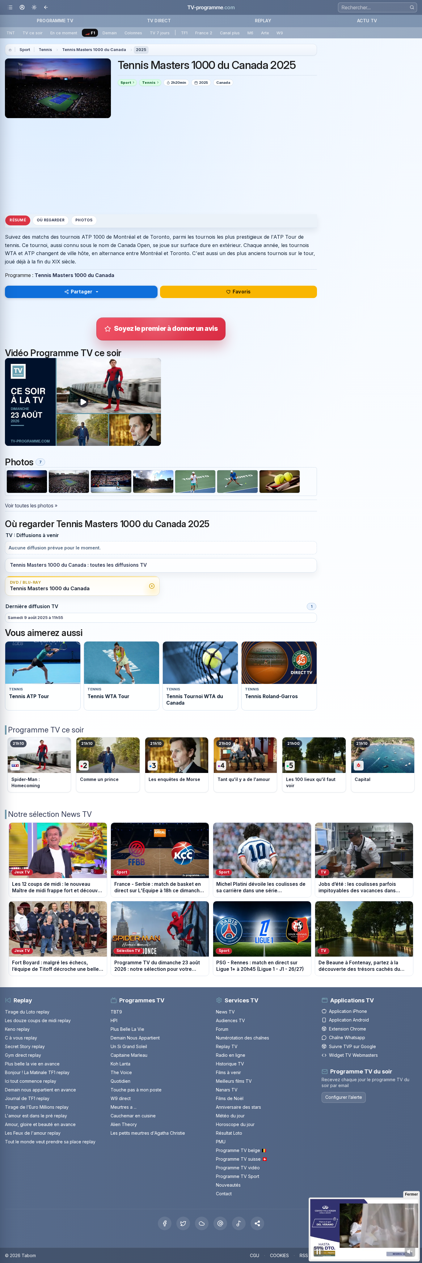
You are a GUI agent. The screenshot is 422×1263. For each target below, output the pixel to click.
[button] (257, 1223)
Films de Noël (229, 1098)
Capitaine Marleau (129, 1055)
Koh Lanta (120, 1063)
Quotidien (120, 1081)
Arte (265, 33)
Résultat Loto (229, 1133)
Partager (81, 292)
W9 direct (121, 1098)
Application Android (349, 1019)
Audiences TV (230, 1020)
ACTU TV (367, 20)
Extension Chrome (347, 1028)
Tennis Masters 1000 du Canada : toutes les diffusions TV (78, 565)
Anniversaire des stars (238, 1107)
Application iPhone (348, 1011)
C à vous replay (21, 1037)
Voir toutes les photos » (31, 505)
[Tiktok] (239, 1223)
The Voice (121, 1072)
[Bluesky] (202, 1223)
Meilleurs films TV (234, 1081)
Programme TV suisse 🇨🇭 (241, 1159)
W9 (279, 33)
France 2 (203, 33)
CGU (254, 1255)
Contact (224, 1193)
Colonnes (133, 33)
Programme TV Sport (237, 1176)
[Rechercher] (412, 7)
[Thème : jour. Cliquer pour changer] (34, 7)
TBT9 (116, 1011)
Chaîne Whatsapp (347, 1037)
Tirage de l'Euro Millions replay (37, 1107)
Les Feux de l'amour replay (33, 1133)
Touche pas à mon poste (136, 1089)
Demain (110, 33)
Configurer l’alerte (343, 1097)
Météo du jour (230, 1115)
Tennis (45, 49)
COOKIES (279, 1255)
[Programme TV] (10, 50)
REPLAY (263, 20)
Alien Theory (124, 1124)
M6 (250, 33)
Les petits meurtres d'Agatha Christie (148, 1133)
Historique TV (230, 1063)
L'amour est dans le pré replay (36, 1115)
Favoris (242, 292)
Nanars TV (227, 1089)
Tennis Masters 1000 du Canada (94, 49)
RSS (304, 1255)
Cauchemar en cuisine (133, 1115)
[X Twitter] (183, 1223)
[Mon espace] (22, 7)
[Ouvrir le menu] (10, 7)
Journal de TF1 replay (27, 1098)
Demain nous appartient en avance (40, 1089)
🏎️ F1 (90, 33)
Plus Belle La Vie (127, 1029)
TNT (10, 33)
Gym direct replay (23, 1055)
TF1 (184, 33)
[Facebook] (164, 1223)
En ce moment (63, 33)
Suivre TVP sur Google (352, 1046)
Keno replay (17, 1029)
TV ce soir (33, 33)
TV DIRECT (159, 20)
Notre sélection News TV (50, 814)
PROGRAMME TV (55, 20)
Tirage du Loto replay (27, 1011)
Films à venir (228, 1072)
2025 (141, 49)
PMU (221, 1141)
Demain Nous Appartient (135, 1037)
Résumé (18, 220)
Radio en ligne (230, 1055)
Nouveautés (228, 1185)
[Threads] (220, 1223)
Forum (222, 1029)
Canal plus (230, 33)
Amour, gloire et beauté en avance (40, 1124)
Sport (24, 49)
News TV (225, 1011)
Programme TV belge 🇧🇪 (241, 1150)
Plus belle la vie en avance (32, 1063)
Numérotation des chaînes (242, 1037)
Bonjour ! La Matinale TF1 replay (37, 1072)
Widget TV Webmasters (353, 1055)
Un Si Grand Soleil (129, 1046)
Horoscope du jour (235, 1124)
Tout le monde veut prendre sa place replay (50, 1141)
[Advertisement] (161, 166)
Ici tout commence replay (30, 1081)
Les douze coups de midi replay (38, 1020)
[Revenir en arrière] (46, 7)
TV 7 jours (160, 33)
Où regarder (51, 220)
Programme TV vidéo (238, 1167)
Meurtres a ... (124, 1107)
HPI (114, 1020)
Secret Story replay (25, 1046)
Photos (83, 220)
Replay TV (227, 1046)
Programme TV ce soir (46, 729)
